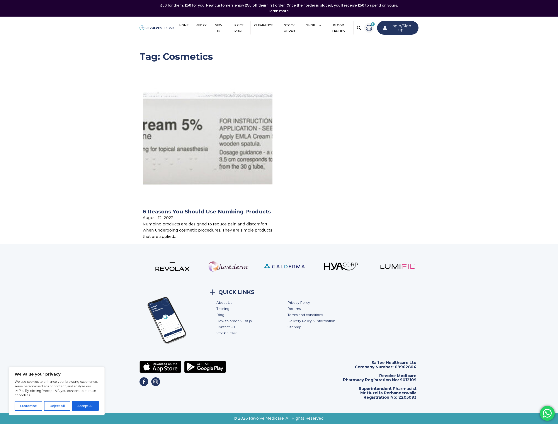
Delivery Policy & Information (311, 321)
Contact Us (225, 327)
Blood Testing (338, 27)
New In (218, 27)
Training (222, 309)
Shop (310, 25)
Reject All (57, 406)
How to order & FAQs (234, 321)
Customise (28, 406)
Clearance (263, 25)
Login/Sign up (400, 28)
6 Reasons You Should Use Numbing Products (207, 211)
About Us (224, 302)
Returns (294, 309)
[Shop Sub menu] (320, 25)
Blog (220, 315)
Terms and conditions (305, 315)
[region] (57, 391)
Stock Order (289, 27)
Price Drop (238, 27)
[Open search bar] (359, 28)
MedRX (201, 25)
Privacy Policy (299, 302)
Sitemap (294, 327)
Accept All (85, 406)
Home (184, 25)
